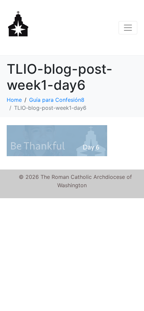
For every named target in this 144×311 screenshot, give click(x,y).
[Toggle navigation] (128, 27)
